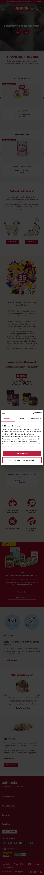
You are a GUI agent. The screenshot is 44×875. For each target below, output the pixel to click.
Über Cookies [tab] (36, 419)
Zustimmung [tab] (7, 419)
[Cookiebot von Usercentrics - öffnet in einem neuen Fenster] (33, 413)
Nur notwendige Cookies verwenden (22, 460)
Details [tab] (22, 419)
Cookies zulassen (22, 453)
